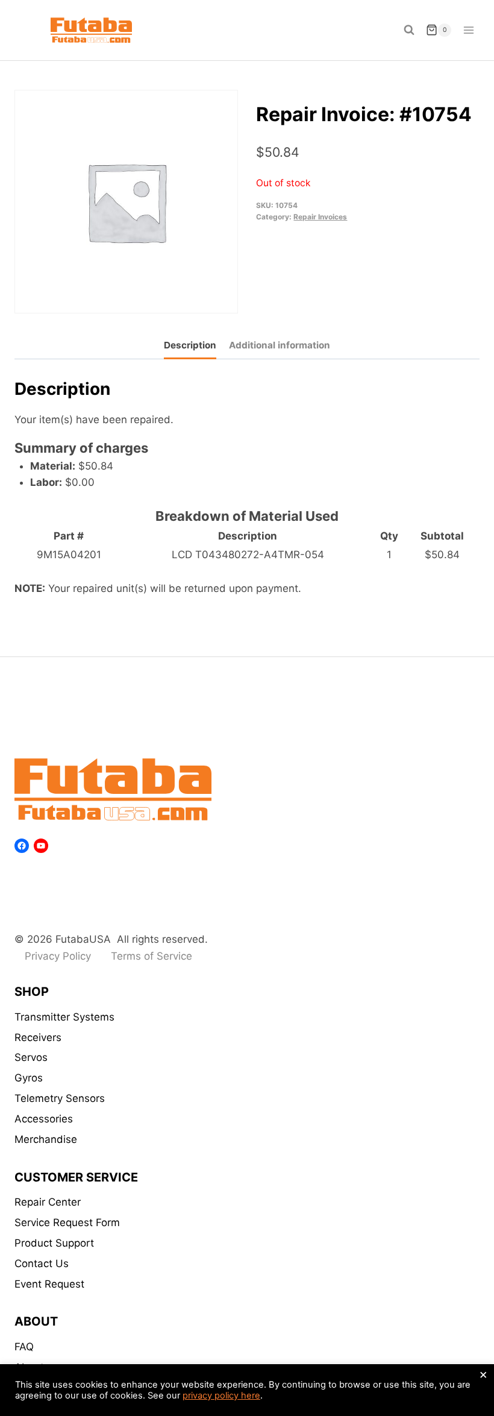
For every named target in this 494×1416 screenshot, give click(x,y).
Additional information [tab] (279, 345)
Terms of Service (151, 956)
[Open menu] (468, 29)
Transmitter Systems (64, 1017)
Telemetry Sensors (59, 1098)
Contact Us (41, 1263)
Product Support (54, 1243)
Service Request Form (67, 1222)
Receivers (37, 1037)
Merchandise (45, 1139)
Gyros (28, 1078)
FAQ (24, 1347)
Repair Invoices (320, 216)
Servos (31, 1057)
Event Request (49, 1284)
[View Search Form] (409, 30)
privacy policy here (221, 1395)
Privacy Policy (58, 956)
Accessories (43, 1119)
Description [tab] (190, 345)
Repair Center (47, 1202)
